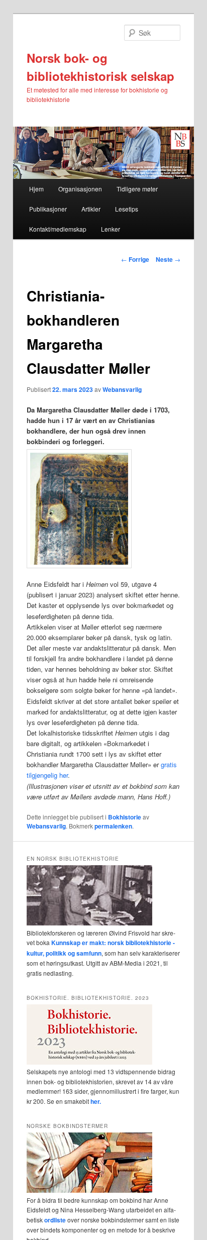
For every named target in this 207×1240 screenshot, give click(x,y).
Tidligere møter (137, 188)
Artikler (90, 208)
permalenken (113, 826)
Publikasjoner (48, 208)
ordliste (55, 1219)
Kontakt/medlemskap (57, 229)
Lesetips (126, 208)
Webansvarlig (122, 389)
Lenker (110, 229)
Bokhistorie (124, 816)
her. (95, 1101)
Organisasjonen (80, 188)
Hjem (36, 188)
